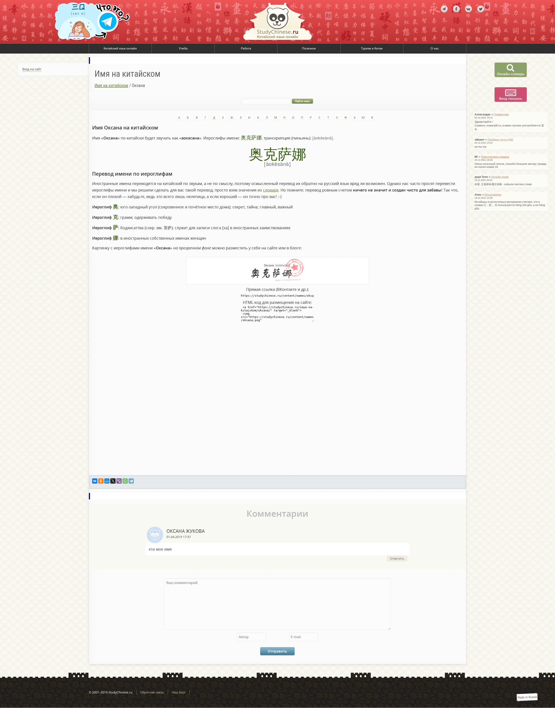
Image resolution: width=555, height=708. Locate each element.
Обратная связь (152, 692)
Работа (246, 48)
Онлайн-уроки (500, 176)
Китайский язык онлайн (120, 48)
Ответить (397, 558)
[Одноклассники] (100, 481)
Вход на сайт (31, 69)
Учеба (183, 48)
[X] (113, 481)
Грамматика (501, 114)
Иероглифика (493, 194)
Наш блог (179, 692)
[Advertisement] (44, 128)
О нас (435, 48)
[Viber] (119, 481)
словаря (270, 190)
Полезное (309, 48)
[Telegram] (131, 481)
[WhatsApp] (125, 481)
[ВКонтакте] (94, 481)
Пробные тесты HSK (500, 139)
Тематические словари (495, 156)
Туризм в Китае (372, 48)
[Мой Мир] (106, 481)
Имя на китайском (111, 85)
